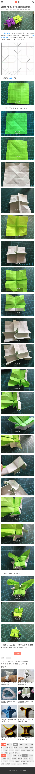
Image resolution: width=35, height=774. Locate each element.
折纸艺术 (17, 753)
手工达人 (11, 761)
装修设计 (13, 764)
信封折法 (17, 750)
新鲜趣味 (25, 764)
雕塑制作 (14, 758)
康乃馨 (11, 747)
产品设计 (19, 764)
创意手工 (26, 758)
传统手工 (6, 761)
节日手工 (9, 755)
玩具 (8, 33)
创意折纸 (22, 9)
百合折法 (6, 747)
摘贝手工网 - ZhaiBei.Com (16, 770)
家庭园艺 (29, 761)
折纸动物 (23, 750)
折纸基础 (9, 744)
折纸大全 (25, 755)
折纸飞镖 (11, 753)
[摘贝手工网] (17, 2)
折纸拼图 (5, 37)
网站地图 (24, 770)
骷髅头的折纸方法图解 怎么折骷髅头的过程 (16, 664)
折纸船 (6, 753)
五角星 (26, 747)
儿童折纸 (21, 744)
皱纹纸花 (21, 747)
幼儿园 (19, 755)
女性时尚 (17, 761)
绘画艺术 (8, 764)
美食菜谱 (23, 761)
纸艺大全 (31, 755)
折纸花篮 (11, 750)
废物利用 (3, 758)
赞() (18, 653)
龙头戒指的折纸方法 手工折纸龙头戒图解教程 (16, 661)
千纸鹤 (28, 750)
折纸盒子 (6, 750)
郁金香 (15, 747)
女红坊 (8, 758)
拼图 (5, 33)
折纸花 (26, 744)
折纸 (10, 78)
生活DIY (20, 758)
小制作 (14, 755)
